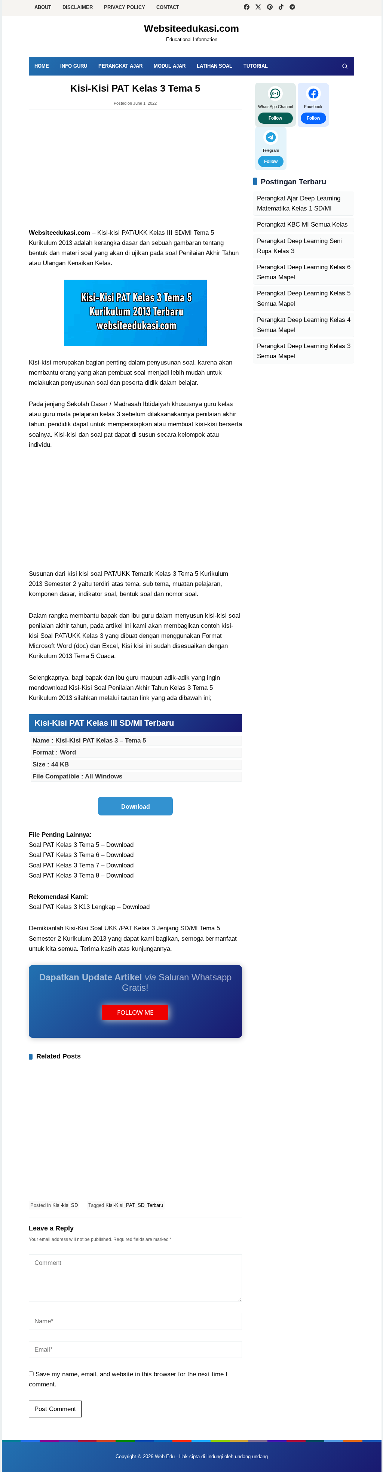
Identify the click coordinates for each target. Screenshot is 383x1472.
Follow (275, 118)
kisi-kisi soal (222, 615)
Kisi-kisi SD (65, 1205)
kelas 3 (110, 414)
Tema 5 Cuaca (94, 656)
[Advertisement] (135, 169)
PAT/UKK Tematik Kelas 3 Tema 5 (151, 573)
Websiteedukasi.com (191, 28)
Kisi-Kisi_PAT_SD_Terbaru (134, 1205)
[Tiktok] (281, 8)
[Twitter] (258, 8)
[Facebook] (246, 8)
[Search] (344, 66)
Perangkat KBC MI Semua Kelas (302, 224)
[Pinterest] (270, 8)
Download (120, 844)
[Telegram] (292, 8)
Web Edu (165, 1456)
